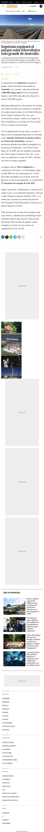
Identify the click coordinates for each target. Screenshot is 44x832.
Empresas (5, 702)
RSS (3, 790)
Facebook (5, 813)
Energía (7, 74)
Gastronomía (7, 723)
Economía (6, 698)
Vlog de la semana (27, 2)
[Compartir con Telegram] (15, 237)
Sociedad (5, 709)
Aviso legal (6, 786)
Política (5, 705)
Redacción (5, 79)
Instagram (6, 823)
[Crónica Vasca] (13, 6)
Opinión (5, 712)
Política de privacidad (10, 797)
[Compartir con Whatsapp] (11, 237)
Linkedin (5, 820)
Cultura (5, 716)
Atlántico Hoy (7, 756)
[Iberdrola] (32, 11)
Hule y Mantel (7, 763)
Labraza (11, 2)
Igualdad (5, 730)
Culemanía (6, 749)
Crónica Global (8, 742)
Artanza (17, 2)
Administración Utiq (10, 800)
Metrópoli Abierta (9, 746)
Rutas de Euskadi (8, 726)
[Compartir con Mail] (19, 237)
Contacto (6, 783)
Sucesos (5, 719)
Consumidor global (9, 760)
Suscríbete (6, 779)
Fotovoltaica (16, 74)
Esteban (36, 2)
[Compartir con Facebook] (3, 237)
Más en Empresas (11, 593)
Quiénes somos (7, 776)
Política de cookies (9, 793)
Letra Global (7, 753)
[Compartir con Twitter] (7, 237)
